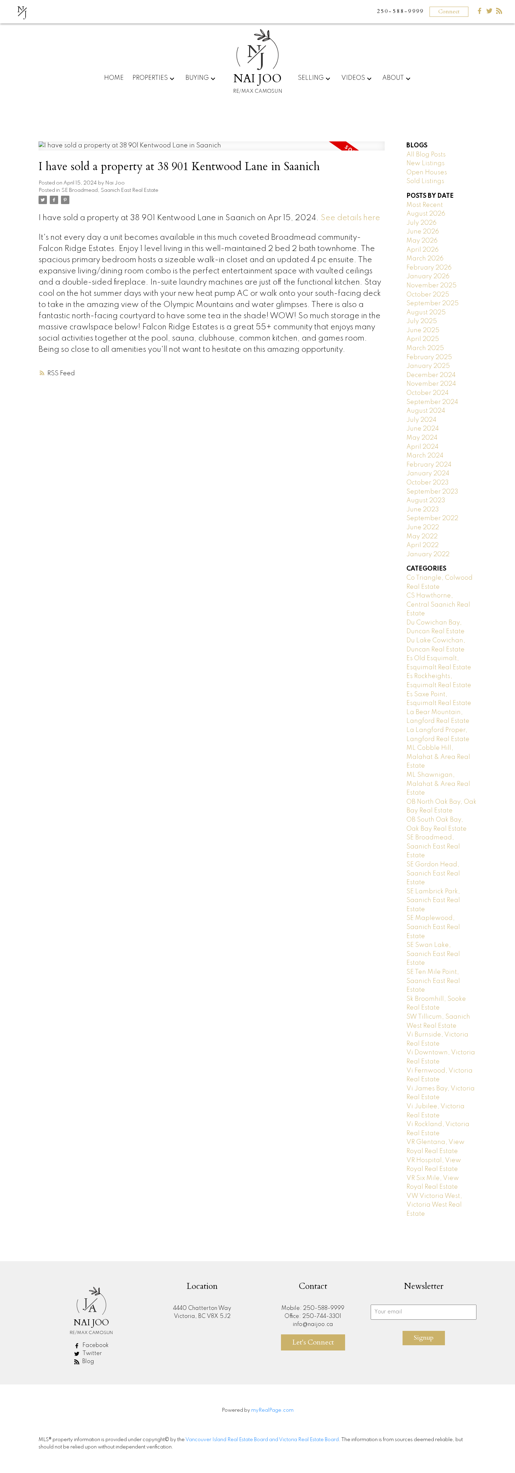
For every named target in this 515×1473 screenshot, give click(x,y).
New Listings (425, 163)
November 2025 (431, 285)
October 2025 (427, 295)
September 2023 (432, 492)
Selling (311, 78)
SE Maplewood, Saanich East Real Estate (433, 927)
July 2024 (421, 420)
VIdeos (353, 78)
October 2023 (427, 483)
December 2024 (431, 375)
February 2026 (429, 268)
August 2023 (425, 500)
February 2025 (429, 357)
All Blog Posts (426, 155)
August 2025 (426, 312)
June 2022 (422, 527)
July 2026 (421, 223)
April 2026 (422, 250)
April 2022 (422, 545)
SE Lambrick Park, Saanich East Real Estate (433, 900)
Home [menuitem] (114, 78)
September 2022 (432, 518)
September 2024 (432, 402)
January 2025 (428, 366)
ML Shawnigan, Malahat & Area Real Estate (438, 784)
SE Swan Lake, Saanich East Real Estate (433, 954)
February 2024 (429, 465)
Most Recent (424, 205)
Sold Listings (425, 181)
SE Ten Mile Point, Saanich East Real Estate (433, 981)
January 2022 (427, 554)
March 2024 (425, 456)
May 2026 (422, 241)
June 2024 (422, 429)
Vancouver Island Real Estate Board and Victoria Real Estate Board (262, 1439)
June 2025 (422, 330)
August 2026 (425, 214)
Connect (449, 11)
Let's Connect (313, 1342)
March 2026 (425, 259)
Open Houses (426, 172)
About (393, 78)
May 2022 (422, 536)
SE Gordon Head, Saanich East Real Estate (433, 873)
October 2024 (427, 393)
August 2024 (425, 411)
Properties (150, 78)
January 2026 (427, 276)
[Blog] (499, 12)
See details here (350, 218)
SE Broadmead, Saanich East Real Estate (109, 190)
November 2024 (431, 384)
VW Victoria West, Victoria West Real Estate (434, 1205)
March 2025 (425, 348)
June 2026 (422, 232)
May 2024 (422, 438)
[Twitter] (489, 12)
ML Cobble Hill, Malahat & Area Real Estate (438, 757)
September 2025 (432, 303)
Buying (197, 78)
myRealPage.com (272, 1410)
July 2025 (421, 321)
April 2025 (422, 339)
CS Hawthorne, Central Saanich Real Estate (438, 605)
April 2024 (422, 447)
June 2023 (422, 510)
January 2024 (427, 473)
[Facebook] (479, 12)
